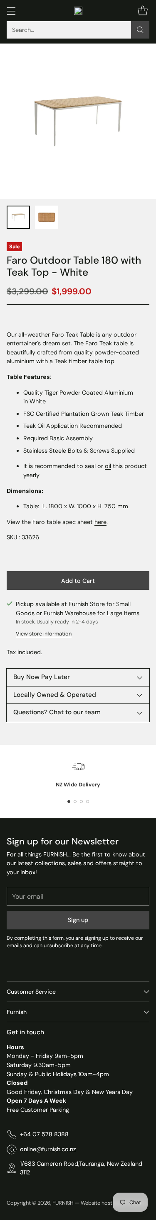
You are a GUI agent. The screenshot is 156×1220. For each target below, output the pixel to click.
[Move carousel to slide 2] (75, 801)
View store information (44, 633)
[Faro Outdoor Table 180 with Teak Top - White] (78, 121)
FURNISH (63, 1202)
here (100, 522)
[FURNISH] (78, 10)
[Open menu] (11, 10)
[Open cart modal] (142, 10)
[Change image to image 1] (18, 217)
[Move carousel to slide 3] (81, 801)
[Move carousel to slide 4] (87, 801)
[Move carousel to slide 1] (68, 801)
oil (108, 466)
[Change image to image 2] (46, 217)
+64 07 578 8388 (44, 1134)
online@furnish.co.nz (48, 1149)
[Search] (140, 30)
